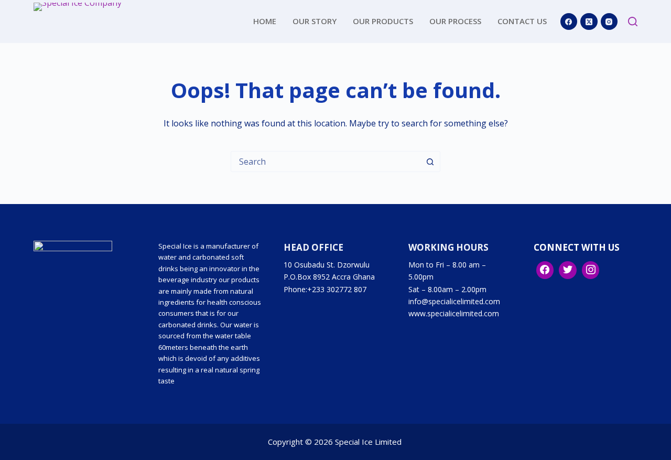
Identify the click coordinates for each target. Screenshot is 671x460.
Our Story (315, 21)
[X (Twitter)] (589, 21)
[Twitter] (567, 270)
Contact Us (522, 21)
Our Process (455, 21)
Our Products (383, 21)
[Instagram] (609, 21)
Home (264, 21)
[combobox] (325, 161)
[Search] (632, 21)
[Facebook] (569, 21)
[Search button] (430, 162)
